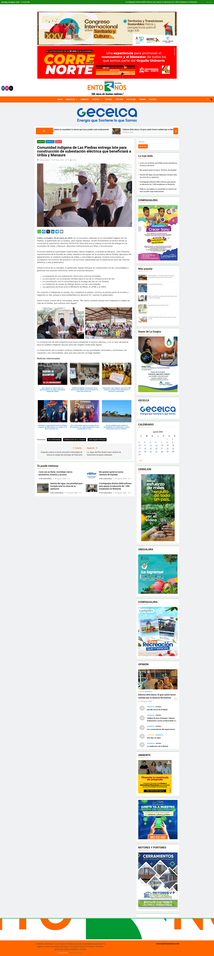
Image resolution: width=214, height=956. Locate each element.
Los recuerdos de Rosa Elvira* (155, 284)
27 (156, 452)
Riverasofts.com (75, 953)
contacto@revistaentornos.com (167, 944)
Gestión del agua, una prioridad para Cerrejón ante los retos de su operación (66, 486)
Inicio (60, 99)
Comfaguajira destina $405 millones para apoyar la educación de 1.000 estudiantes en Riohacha (115, 486)
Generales (70, 99)
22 (168, 448)
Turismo (108, 99)
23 (173, 448)
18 (145, 448)
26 (151, 452)
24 (140, 452)
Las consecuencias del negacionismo (161, 729)
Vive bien (119, 99)
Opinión (142, 99)
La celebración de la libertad (157, 746)
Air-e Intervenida (54, 439)
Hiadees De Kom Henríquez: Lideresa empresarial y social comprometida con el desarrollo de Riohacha (162, 720)
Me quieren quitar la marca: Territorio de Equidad (158, 170)
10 (140, 445)
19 (151, 448)
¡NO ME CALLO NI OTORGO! (157, 710)
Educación (131, 99)
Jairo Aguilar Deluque (97, 439)
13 (156, 445)
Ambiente (84, 99)
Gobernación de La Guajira (74, 439)
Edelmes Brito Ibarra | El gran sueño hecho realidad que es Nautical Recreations (91, 129)
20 (156, 448)
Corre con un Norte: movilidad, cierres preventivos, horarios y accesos (171, 2)
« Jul (140, 460)
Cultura (95, 99)
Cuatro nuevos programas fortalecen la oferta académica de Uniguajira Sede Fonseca (171, 129)
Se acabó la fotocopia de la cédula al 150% (158, 305)
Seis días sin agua (154, 738)
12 (151, 445)
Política (152, 99)
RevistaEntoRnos (44, 160)
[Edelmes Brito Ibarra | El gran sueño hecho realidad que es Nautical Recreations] (53, 133)
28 (162, 452)
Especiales (150, 735)
